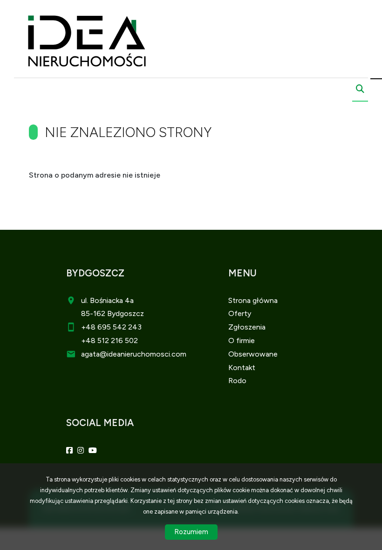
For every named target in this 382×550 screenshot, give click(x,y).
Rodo (237, 380)
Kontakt (241, 367)
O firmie (241, 340)
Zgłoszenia (247, 327)
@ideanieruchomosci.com (143, 354)
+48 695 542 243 (111, 327)
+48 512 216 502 (109, 340)
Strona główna (253, 300)
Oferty (239, 313)
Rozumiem (191, 532)
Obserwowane (253, 354)
